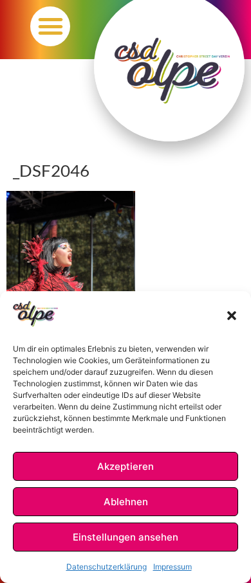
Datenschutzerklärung (106, 566)
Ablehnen (126, 502)
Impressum (172, 566)
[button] (231, 315)
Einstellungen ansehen (125, 537)
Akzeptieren (125, 466)
